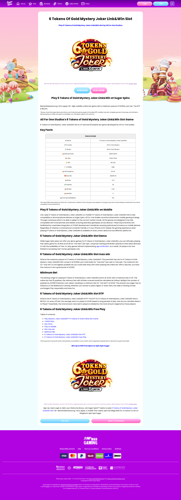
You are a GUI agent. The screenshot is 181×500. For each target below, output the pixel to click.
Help (79, 449)
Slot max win (49, 329)
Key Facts (48, 324)
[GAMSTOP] (78, 467)
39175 (48, 486)
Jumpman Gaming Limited (69, 485)
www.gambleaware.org (96, 479)
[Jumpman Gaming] (90, 444)
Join (161, 4)
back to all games (116, 421)
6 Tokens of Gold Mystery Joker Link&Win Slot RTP (64, 334)
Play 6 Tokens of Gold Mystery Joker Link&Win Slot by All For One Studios (90, 25)
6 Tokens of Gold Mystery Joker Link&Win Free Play (65, 337)
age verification (102, 246)
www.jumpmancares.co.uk (116, 479)
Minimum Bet (49, 332)
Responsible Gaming (67, 449)
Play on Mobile (50, 326)
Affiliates (118, 449)
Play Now (98, 90)
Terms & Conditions (91, 449)
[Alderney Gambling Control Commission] (117, 467)
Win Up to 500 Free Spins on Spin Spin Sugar (90, 346)
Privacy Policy (107, 449)
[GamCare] (60, 468)
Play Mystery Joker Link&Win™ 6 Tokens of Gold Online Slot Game (71, 319)
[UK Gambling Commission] (90, 467)
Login (144, 4)
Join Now (82, 90)
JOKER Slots (49, 321)
